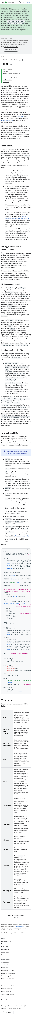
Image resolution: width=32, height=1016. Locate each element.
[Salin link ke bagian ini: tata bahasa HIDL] (19, 433)
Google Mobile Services (7, 994)
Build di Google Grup (7, 976)
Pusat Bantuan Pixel (6, 988)
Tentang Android (6, 1006)
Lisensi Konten (20, 926)
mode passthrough (7, 120)
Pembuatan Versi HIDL (22, 536)
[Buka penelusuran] (20, 2)
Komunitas (15, 1006)
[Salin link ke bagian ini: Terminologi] (14, 700)
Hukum (22, 1006)
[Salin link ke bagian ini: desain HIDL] (14, 146)
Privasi (4, 1008)
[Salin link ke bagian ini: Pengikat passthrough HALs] (24, 350)
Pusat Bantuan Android (7, 986)
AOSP (2, 56)
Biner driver (4, 955)
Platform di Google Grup (8, 973)
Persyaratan (4, 944)
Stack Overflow (5, 997)
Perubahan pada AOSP (21, 30)
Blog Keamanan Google (7, 970)
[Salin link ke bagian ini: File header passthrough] (21, 284)
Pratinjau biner (5, 949)
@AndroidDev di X (6, 965)
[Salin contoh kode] (30, 550)
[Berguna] (20, 60)
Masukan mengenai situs (14, 1008)
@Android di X (5, 962)
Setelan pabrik (5, 952)
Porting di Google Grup (7, 978)
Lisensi (27, 1006)
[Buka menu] (2, 2)
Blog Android (4, 967)
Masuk (28, 2)
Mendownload (5, 946)
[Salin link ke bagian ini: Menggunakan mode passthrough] (15, 249)
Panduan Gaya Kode (21, 453)
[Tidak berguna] (22, 60)
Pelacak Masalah (5, 999)
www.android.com (6, 991)
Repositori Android (6, 941)
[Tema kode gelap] (27, 550)
